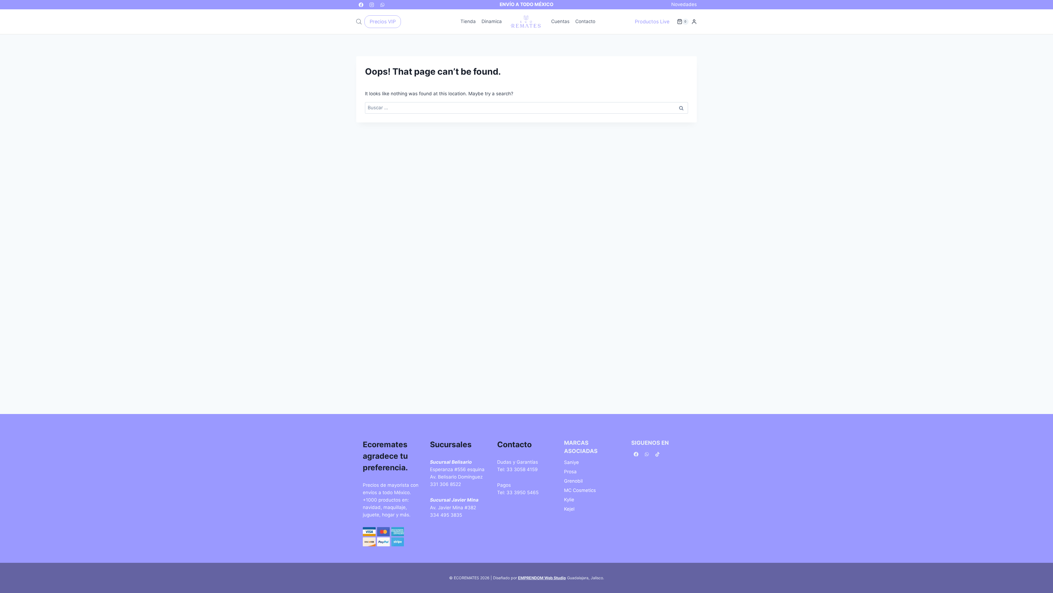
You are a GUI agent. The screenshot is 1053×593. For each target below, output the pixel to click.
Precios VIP (383, 21)
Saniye (571, 462)
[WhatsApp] (382, 4)
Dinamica (492, 21)
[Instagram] (371, 4)
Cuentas (560, 21)
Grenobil (573, 481)
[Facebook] (361, 4)
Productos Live (652, 21)
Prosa (570, 471)
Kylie (569, 499)
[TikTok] (657, 454)
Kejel (569, 509)
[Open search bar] (359, 21)
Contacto (585, 21)
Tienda (468, 21)
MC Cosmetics (580, 490)
